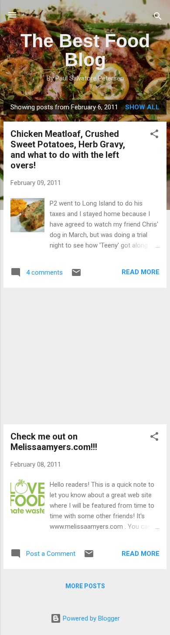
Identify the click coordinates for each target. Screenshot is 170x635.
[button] (154, 135)
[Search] (158, 17)
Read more (141, 272)
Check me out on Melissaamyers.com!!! (53, 441)
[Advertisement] (85, 356)
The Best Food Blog (85, 50)
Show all (142, 107)
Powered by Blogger (90, 618)
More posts (85, 586)
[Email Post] (76, 275)
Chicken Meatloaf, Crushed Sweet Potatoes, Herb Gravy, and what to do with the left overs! (67, 150)
